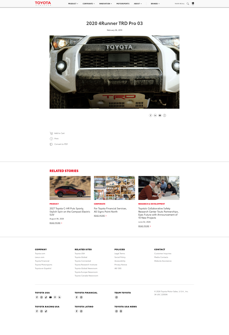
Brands (154, 3)
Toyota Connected (83, 260)
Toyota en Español (43, 268)
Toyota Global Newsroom (86, 268)
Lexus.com (39, 257)
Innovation (104, 3)
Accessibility (119, 260)
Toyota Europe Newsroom (86, 272)
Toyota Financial (42, 260)
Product (72, 3)
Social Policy (119, 257)
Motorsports (122, 3)
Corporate (88, 3)
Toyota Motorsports (43, 264)
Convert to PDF (61, 144)
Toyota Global (81, 257)
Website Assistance (162, 260)
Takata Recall (179, 4)
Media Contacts (161, 257)
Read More (55, 223)
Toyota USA (80, 253)
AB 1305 (117, 268)
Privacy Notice (120, 264)
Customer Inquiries (162, 253)
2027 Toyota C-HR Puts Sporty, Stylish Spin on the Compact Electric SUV (70, 211)
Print (56, 138)
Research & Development (151, 203)
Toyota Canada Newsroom (86, 275)
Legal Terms (119, 253)
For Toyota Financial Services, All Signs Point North (110, 210)
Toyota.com (40, 253)
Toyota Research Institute (86, 264)
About (137, 3)
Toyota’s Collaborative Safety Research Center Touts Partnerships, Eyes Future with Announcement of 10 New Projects (158, 213)
